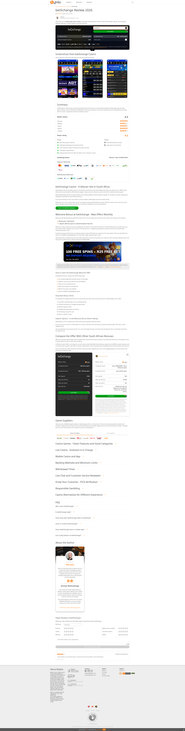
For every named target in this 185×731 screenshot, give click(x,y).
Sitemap (88, 710)
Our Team (104, 672)
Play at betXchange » (67, 208)
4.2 (126, 135)
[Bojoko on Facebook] (86, 671)
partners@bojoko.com (90, 675)
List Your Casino (106, 675)
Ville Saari (70, 564)
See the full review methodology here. (70, 607)
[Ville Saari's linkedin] (68, 581)
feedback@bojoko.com (90, 673)
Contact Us (122, 670)
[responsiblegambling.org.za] (92, 717)
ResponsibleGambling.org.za (115, 267)
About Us (104, 670)
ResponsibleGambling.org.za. (100, 47)
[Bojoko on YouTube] (92, 671)
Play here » (110, 31)
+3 (97, 44)
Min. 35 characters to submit (92, 647)
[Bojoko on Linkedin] (89, 671)
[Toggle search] (132, 2)
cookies (86, 729)
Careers (104, 674)
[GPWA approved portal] (133, 673)
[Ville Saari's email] (71, 581)
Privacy (97, 710)
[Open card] (92, 50)
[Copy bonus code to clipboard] (126, 28)
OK (104, 729)
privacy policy (99, 729)
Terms (92, 710)
